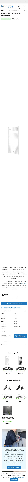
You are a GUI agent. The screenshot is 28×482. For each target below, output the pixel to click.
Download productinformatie (20, 335)
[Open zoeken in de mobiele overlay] (17, 10)
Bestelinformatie (5, 341)
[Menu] (2, 11)
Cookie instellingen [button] (18, 477)
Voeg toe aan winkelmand (15, 303)
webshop (23, 283)
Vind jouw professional (14, 467)
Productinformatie (6, 311)
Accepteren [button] (14, 479)
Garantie (3, 345)
